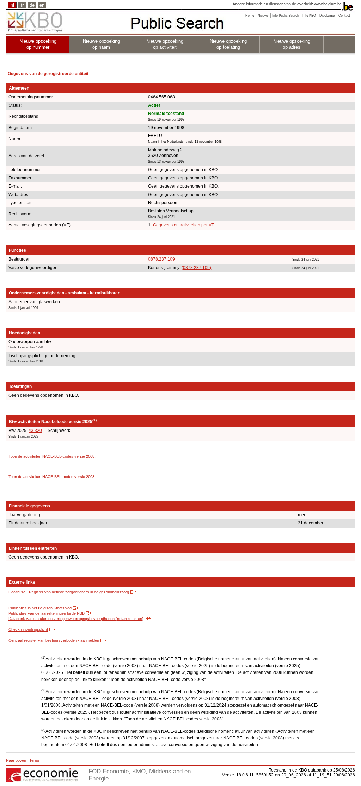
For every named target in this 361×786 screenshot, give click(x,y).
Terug (34, 760)
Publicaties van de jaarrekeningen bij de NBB (46, 613)
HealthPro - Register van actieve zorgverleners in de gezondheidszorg (68, 592)
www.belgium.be (328, 4)
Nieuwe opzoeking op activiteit (164, 44)
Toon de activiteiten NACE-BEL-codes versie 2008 (51, 456)
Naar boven (16, 760)
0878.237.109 (161, 259)
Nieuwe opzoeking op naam (101, 44)
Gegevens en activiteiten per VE (183, 225)
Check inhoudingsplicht (28, 629)
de (32, 5)
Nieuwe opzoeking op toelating (228, 44)
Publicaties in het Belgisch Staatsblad (40, 608)
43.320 (35, 430)
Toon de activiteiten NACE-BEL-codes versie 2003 (51, 477)
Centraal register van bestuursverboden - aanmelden (53, 640)
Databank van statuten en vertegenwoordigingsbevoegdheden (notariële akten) (75, 618)
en (41, 5)
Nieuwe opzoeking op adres (291, 44)
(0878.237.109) (196, 267)
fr (22, 5)
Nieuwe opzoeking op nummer (37, 44)
